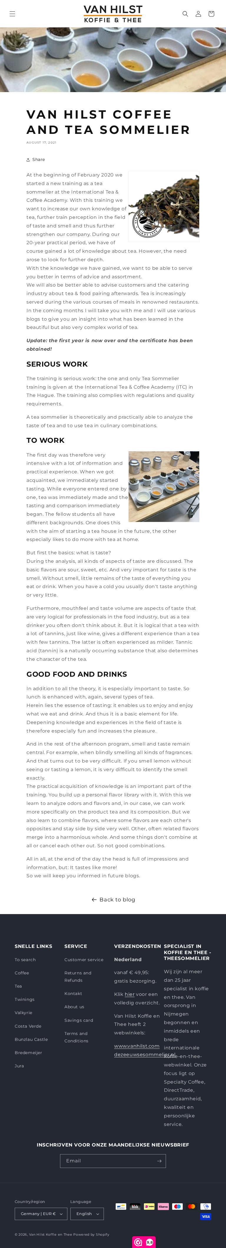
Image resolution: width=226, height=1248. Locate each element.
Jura (19, 1066)
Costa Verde (28, 1026)
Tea (18, 986)
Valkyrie (23, 1012)
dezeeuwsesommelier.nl (145, 1054)
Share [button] (38, 159)
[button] (12, 13)
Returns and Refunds (78, 976)
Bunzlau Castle (31, 1039)
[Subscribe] (159, 1161)
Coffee (22, 973)
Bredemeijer (28, 1052)
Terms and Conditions (76, 1037)
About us (74, 1006)
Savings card (78, 1020)
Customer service (84, 959)
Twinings (25, 999)
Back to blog (117, 899)
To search (25, 959)
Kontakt (73, 993)
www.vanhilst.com (137, 1046)
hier (129, 994)
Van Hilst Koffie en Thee (50, 1234)
